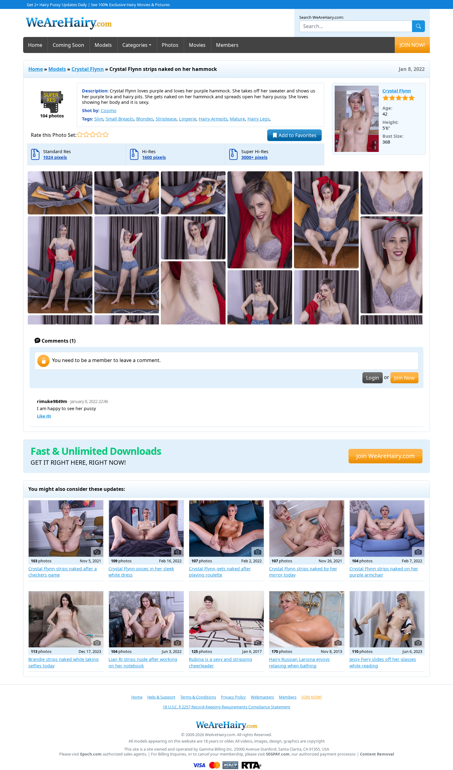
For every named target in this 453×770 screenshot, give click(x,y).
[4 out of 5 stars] (99, 134)
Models (103, 45)
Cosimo (108, 110)
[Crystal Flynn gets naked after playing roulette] (226, 528)
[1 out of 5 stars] (79, 134)
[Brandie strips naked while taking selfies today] (66, 619)
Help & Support (161, 697)
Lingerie (187, 119)
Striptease (166, 119)
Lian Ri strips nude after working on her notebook (142, 662)
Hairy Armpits (213, 119)
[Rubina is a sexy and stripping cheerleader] (226, 619)
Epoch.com (91, 754)
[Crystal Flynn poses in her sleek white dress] (146, 528)
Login (372, 377)
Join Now (404, 377)
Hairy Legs (258, 119)
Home (35, 45)
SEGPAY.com (278, 754)
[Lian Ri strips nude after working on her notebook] (146, 619)
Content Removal (377, 754)
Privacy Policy (233, 697)
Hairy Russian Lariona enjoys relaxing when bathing (299, 662)
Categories (135, 45)
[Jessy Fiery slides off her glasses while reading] (387, 619)
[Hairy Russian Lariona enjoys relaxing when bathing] (306, 619)
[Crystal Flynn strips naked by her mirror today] (306, 528)
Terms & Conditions (198, 697)
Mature (237, 119)
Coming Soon (68, 45)
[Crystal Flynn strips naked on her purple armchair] (387, 528)
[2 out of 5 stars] (86, 134)
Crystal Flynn (87, 69)
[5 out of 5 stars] (105, 134)
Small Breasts (120, 119)
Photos (170, 45)
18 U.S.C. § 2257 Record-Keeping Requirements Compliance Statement (226, 707)
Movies (197, 45)
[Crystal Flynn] (357, 119)
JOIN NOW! (412, 45)
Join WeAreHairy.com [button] (385, 456)
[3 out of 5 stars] (92, 134)
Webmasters (262, 697)
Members (227, 45)
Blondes (144, 119)
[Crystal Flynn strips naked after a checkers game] (66, 528)
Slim (98, 119)
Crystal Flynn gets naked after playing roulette (220, 572)
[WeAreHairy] (226, 725)
